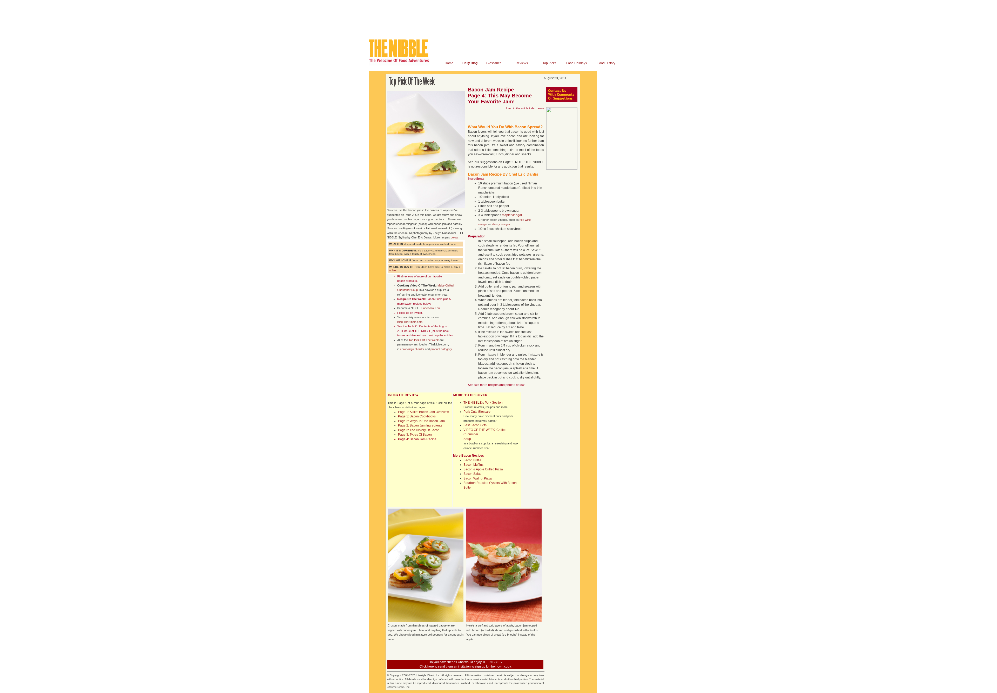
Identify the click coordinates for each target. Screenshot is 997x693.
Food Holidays (576, 63)
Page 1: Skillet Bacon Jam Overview (423, 412)
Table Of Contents (419, 326)
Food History (606, 63)
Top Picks (549, 63)
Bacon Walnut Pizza (477, 478)
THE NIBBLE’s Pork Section (483, 402)
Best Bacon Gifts (475, 425)
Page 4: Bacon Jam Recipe (417, 439)
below (454, 237)
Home (449, 63)
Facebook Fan (430, 308)
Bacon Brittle (434, 299)
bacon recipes (413, 303)
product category (441, 349)
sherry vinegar (501, 224)
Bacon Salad (472, 474)
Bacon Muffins (473, 465)
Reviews (522, 63)
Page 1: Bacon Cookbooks (417, 416)
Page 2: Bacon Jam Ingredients (420, 425)
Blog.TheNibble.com (409, 321)
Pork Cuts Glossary (476, 412)
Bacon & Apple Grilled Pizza (483, 469)
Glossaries (493, 63)
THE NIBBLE (423, 330)
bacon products (407, 280)
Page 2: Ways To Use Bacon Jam (421, 421)
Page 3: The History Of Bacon (419, 430)
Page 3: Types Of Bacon (415, 434)
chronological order (412, 349)
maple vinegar (512, 215)
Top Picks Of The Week (424, 340)
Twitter (418, 312)
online (392, 270)
